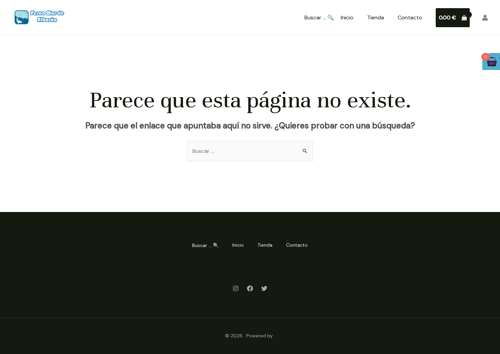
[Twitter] (264, 288)
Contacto (410, 17)
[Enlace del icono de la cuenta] (485, 18)
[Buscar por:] (250, 151)
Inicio (347, 17)
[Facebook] (250, 288)
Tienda (375, 17)
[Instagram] (236, 288)
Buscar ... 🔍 (319, 17)
